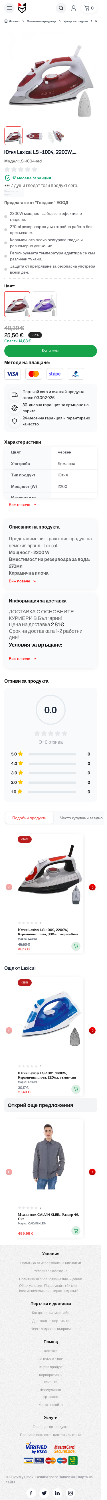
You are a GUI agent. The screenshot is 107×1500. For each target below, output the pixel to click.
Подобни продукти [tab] (29, 818)
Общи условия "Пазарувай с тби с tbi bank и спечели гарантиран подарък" (48, 1288)
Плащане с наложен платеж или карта (50, 1435)
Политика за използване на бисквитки (50, 1263)
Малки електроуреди (41, 21)
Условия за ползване (51, 1271)
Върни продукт (51, 1367)
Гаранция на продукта (50, 1427)
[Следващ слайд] (92, 887)
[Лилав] (44, 304)
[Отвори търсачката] (61, 8)
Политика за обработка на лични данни (50, 1279)
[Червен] (17, 304)
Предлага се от (36, 203)
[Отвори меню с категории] (9, 8)
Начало (14, 21)
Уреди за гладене (76, 21)
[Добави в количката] (75, 946)
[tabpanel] (50, 893)
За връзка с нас (51, 1359)
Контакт (50, 1351)
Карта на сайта (51, 1405)
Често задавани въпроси (51, 1329)
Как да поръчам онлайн (50, 1313)
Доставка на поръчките (50, 1321)
